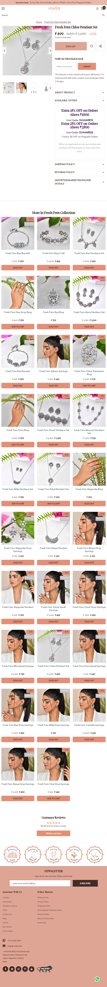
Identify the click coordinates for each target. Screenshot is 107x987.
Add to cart (18, 326)
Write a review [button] (53, 833)
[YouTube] (31, 969)
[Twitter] (12, 969)
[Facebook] (5, 969)
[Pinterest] (25, 969)
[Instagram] (18, 969)
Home (39, 22)
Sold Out (18, 267)
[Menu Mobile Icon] (3, 8)
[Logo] (54, 8)
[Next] (50, 50)
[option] (53, 2)
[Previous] (4, 50)
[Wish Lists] (91, 46)
